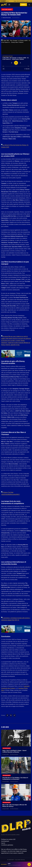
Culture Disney (7, 9)
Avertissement (5, 841)
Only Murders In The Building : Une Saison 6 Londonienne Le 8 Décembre (15, 778)
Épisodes (28, 68)
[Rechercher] (29, 4)
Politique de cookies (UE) (8, 839)
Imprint (3, 843)
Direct (23, 4)
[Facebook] (7, 715)
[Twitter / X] (10, 715)
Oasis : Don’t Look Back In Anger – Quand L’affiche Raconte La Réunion (14, 751)
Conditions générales (7, 845)
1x (3, 68)
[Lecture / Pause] (16, 63)
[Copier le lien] (14, 715)
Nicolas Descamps (7, 17)
